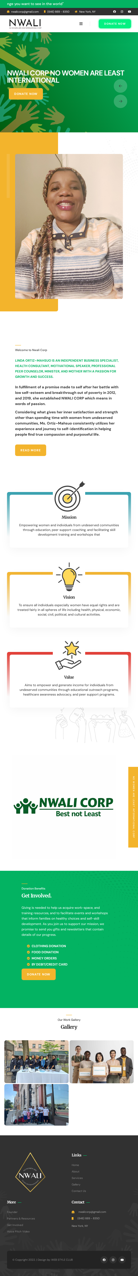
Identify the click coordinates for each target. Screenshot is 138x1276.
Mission (69, 517)
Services (77, 1178)
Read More (30, 450)
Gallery (76, 1184)
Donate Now (115, 24)
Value (69, 677)
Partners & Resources (21, 1218)
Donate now (26, 94)
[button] (120, 86)
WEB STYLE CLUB (62, 1260)
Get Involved (15, 1225)
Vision (69, 597)
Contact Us (79, 1191)
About (75, 1171)
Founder (12, 1212)
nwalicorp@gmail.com (25, 12)
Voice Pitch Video (18, 1231)
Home (75, 1165)
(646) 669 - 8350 (58, 12)
